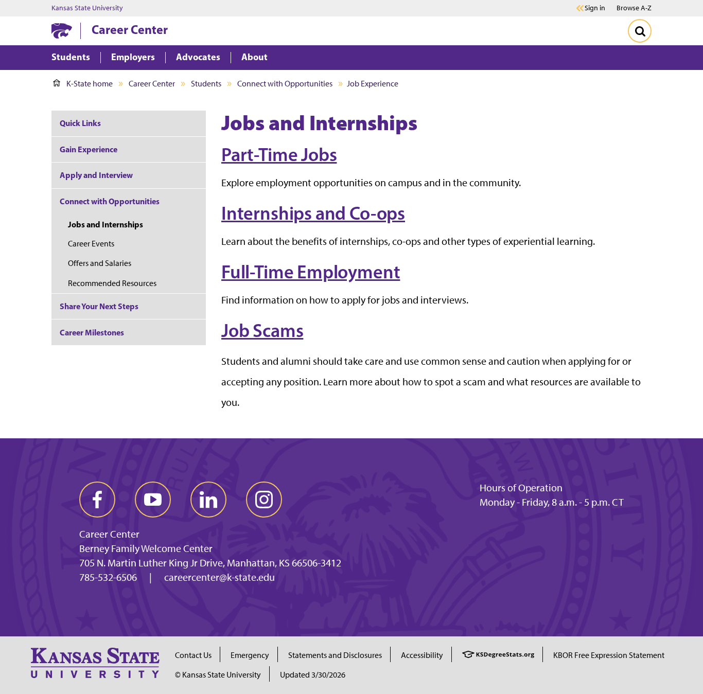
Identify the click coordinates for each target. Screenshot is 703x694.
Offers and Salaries (99, 263)
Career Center (130, 29)
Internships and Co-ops (313, 213)
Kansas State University (87, 8)
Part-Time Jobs (279, 154)
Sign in (595, 8)
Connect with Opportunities (284, 83)
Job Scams (262, 330)
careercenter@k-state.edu (219, 577)
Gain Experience (88, 149)
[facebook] (97, 500)
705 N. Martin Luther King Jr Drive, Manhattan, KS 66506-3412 (210, 563)
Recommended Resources (112, 283)
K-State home (89, 83)
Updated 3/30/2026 (312, 675)
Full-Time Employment (310, 271)
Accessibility (422, 655)
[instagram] (264, 500)
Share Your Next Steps (99, 306)
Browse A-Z (634, 8)
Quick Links (80, 123)
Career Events (91, 243)
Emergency (250, 655)
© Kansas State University (218, 675)
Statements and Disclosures (335, 655)
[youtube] (153, 500)
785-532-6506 (108, 577)
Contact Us (193, 655)
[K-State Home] (61, 30)
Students (206, 83)
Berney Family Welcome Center (146, 548)
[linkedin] (208, 500)
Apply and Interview (96, 175)
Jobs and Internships (105, 224)
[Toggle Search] (640, 31)
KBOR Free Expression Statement (608, 655)
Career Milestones (92, 332)
